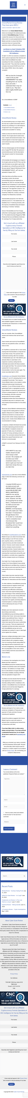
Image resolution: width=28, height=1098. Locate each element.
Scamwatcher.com (7, 474)
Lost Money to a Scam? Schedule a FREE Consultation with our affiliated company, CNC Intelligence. (14, 51)
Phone (14, 256)
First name (14, 234)
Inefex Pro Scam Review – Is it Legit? (12, 895)
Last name (14, 241)
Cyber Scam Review (19, 1091)
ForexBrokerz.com (7, 376)
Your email (14, 249)
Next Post (14, 762)
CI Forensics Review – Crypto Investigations (14, 909)
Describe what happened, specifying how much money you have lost (14, 265)
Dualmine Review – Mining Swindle (11, 904)
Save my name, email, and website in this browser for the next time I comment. (13, 814)
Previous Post (14, 759)
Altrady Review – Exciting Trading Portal (12, 891)
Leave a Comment (7, 27)
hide (10, 105)
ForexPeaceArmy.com (15, 534)
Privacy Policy (10, 750)
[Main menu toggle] (25, 5)
